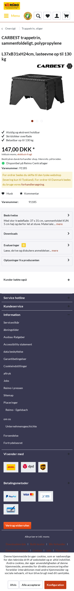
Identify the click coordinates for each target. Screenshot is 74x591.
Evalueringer (11, 245)
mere (59, 224)
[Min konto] (57, 16)
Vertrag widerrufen (17, 525)
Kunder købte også (15, 279)
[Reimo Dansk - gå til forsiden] (12, 6)
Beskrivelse (11, 215)
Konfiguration (55, 584)
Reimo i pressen (13, 388)
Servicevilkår (11, 322)
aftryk (7, 373)
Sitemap (8, 395)
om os (7, 419)
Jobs (6, 380)
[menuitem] (12, 16)
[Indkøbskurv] (66, 16)
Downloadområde (16, 544)
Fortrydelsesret (13, 442)
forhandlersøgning (32, 184)
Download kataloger (17, 550)
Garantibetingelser (15, 359)
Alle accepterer (31, 584)
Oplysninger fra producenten (21, 260)
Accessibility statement (18, 344)
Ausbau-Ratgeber (14, 337)
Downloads (11, 233)
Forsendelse (11, 435)
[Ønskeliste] (47, 16)
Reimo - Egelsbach (17, 409)
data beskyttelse (13, 351)
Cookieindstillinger (15, 366)
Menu (15, 16)
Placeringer (11, 402)
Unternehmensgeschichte (21, 426)
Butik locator (37, 544)
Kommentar (31, 193)
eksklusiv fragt (24, 154)
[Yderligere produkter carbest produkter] (55, 67)
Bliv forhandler (57, 544)
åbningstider (11, 329)
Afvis (13, 584)
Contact (37, 550)
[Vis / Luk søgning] (38, 16)
